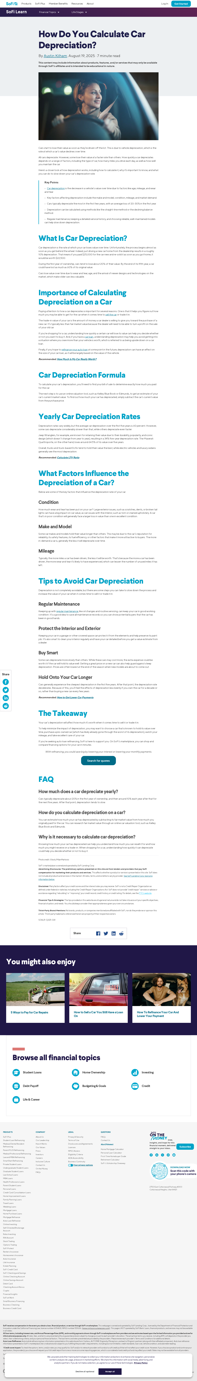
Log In (164, 3)
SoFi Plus (40, 3)
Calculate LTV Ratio (68, 457)
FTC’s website (145, 893)
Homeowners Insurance (13, 1255)
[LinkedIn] (113, 933)
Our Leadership (42, 1140)
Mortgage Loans (10, 1210)
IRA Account (8, 1238)
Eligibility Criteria (75, 1154)
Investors (40, 1154)
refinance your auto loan (75, 349)
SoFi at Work (8, 1298)
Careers (39, 1158)
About (90, 3)
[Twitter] (106, 933)
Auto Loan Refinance (11, 1221)
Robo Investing (9, 1234)
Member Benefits (58, 3)
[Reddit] (121, 933)
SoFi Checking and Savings (14, 1273)
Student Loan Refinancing (14, 1140)
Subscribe (185, 1146)
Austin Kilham (55, 56)
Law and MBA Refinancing (14, 1157)
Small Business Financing (13, 1301)
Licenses (72, 1147)
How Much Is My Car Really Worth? (76, 359)
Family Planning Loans (12, 1199)
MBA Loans (8, 1178)
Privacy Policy (141, 1363)
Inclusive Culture (43, 1161)
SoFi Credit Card (10, 1269)
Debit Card (8, 1283)
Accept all (110, 1371)
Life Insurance (9, 1262)
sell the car (111, 314)
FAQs (38, 1172)
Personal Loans (9, 1189)
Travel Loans (8, 1203)
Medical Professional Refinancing (17, 1154)
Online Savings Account (13, 1280)
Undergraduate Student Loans (15, 1168)
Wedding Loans (9, 1207)
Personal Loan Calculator (111, 1153)
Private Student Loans (12, 1164)
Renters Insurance (10, 1252)
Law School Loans (10, 1175)
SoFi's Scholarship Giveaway (113, 1163)
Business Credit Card (12, 1308)
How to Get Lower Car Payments (75, 697)
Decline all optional (85, 1371)
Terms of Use (73, 1140)
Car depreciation (56, 188)
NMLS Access (74, 1151)
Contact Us (40, 1165)
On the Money (42, 1168)
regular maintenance (67, 611)
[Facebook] (98, 933)
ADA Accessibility (75, 1158)
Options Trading (10, 1245)
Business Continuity (76, 1161)
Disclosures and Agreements (80, 1144)
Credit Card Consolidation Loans (17, 1192)
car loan (89, 336)
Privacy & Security (75, 1137)
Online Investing (10, 1224)
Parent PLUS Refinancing (13, 1150)
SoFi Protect (8, 1248)
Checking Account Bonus (13, 1287)
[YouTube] (173, 1155)
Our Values (40, 1147)
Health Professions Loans (13, 1182)
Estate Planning (9, 1266)
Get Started (181, 3)
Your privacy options (83, 1165)
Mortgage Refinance (11, 1217)
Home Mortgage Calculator (112, 1149)
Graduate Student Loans (13, 1171)
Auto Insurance (9, 1259)
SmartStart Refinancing (13, 1161)
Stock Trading (9, 1241)
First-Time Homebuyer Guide (113, 1156)
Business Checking (11, 1305)
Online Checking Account (14, 1276)
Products (26, 3)
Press (38, 1151)
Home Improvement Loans (14, 1196)
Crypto (6, 1290)
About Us (40, 1137)
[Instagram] (168, 1155)
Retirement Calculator (110, 1160)
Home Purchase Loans (12, 1213)
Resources (77, 3)
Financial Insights (10, 1294)
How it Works (41, 1144)
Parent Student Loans (12, 1185)
